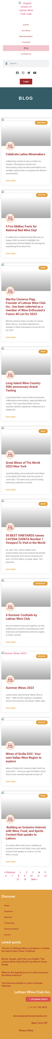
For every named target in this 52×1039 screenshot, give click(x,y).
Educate (8, 917)
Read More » (11, 181)
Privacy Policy (26, 1030)
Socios (7, 935)
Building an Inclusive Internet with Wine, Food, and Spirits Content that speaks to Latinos (26, 833)
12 (45, 875)
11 (38, 875)
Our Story (26, 30)
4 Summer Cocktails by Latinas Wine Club (21, 616)
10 (31, 875)
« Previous (9, 872)
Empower (8, 911)
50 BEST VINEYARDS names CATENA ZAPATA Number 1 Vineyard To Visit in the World (25, 539)
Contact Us (26, 53)
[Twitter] (29, 73)
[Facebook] (17, 73)
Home (26, 24)
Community (9, 923)
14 (25, 879)
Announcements (11, 929)
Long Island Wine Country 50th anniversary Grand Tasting (23, 386)
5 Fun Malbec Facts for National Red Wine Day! (21, 228)
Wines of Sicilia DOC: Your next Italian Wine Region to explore (24, 757)
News (7, 905)
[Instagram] (23, 73)
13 (18, 879)
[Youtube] (35, 73)
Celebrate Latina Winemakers (25, 154)
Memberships (25, 36)
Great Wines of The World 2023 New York (23, 464)
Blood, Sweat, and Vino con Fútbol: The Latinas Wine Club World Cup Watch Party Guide (24, 962)
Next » (34, 879)
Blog (26, 48)
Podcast (26, 42)
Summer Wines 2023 (20, 688)
